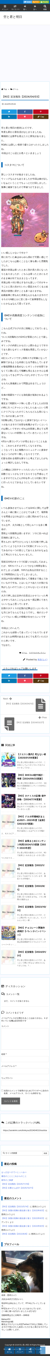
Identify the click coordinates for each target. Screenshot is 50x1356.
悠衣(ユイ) (42, 659)
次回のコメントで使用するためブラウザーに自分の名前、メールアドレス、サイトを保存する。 (26, 1091)
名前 (4, 1054)
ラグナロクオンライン (37, 653)
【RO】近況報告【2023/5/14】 (15, 1206)
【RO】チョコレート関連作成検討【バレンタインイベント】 (31, 931)
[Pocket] (25, 117)
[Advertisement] (25, 51)
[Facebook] (25, 111)
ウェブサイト (7, 1078)
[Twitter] (9, 111)
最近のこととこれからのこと (14, 1176)
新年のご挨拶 (7, 1180)
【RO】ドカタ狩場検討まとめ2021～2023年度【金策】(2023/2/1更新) (31, 820)
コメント (5, 1026)
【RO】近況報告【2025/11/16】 (15, 1184)
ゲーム (15, 89)
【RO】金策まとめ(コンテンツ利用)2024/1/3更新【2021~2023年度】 (31, 844)
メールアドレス (8, 1066)
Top (5, 89)
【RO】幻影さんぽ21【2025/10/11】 (17, 1188)
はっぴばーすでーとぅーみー (14, 1172)
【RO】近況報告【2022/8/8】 (14, 1234)
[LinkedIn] (9, 117)
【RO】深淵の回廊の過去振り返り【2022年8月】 (23, 1210)
